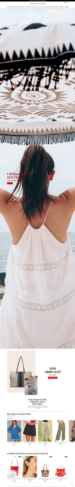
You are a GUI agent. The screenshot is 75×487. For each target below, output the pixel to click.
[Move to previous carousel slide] (65, 418)
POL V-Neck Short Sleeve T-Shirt (14, 442)
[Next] (64, 6)
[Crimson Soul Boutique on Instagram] (65, 2)
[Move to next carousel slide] (67, 418)
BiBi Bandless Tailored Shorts (29, 442)
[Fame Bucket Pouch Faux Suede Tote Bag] (14, 467)
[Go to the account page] (65, 6)
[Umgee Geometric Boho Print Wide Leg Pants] (45, 431)
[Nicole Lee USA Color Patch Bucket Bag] (61, 467)
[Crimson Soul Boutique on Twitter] (67, 2)
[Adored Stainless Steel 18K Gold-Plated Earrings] (30, 467)
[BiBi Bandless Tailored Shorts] (30, 431)
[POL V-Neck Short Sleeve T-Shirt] (14, 431)
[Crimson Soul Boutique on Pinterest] (66, 2)
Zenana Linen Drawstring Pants (61, 442)
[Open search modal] (7, 6)
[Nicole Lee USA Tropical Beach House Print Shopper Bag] (45, 467)
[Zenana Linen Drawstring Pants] (61, 431)
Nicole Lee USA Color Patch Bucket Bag (61, 478)
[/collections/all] (37, 178)
